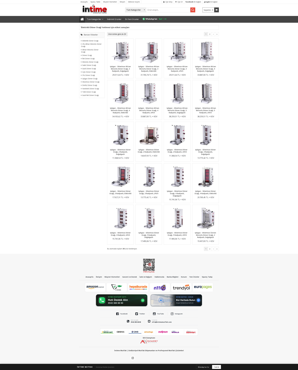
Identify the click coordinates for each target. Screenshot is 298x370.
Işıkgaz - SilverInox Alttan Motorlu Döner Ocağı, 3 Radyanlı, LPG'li (177, 68)
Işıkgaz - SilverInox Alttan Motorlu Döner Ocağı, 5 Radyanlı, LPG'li (205, 110)
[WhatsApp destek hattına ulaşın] (121, 300)
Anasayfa (89, 277)
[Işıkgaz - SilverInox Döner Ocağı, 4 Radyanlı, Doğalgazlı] (177, 177)
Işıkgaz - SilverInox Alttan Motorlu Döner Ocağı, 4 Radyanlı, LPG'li (148, 110)
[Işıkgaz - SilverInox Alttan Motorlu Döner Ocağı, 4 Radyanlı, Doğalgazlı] (205, 52)
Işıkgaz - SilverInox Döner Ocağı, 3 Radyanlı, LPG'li (149, 192)
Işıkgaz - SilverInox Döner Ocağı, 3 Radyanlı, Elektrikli (120, 192)
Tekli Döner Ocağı (89, 92)
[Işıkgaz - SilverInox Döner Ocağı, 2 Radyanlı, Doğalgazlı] (120, 135)
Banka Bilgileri (172, 277)
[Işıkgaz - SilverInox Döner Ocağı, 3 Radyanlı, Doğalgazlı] (205, 135)
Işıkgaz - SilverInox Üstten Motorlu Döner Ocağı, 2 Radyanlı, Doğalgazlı (205, 235)
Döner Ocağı (87, 55)
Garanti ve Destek (129, 277)
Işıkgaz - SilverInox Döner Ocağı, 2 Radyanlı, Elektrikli (149, 151)
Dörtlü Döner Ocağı (89, 85)
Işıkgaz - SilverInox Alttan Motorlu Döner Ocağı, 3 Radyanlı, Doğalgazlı (120, 68)
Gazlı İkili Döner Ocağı (90, 95)
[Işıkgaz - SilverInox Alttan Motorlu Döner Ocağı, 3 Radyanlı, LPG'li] (177, 52)
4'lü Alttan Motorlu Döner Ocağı (91, 45)
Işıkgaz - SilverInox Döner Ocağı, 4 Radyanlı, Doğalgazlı (177, 193)
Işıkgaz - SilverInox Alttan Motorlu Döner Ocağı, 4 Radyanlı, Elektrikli (120, 110)
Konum (184, 277)
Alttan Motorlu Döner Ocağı (89, 50)
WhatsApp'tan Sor (203, 367)
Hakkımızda (159, 277)
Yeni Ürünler (194, 277)
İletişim (99, 277)
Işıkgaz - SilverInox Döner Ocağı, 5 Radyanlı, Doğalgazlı (149, 235)
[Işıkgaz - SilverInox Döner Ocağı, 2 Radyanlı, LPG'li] (177, 135)
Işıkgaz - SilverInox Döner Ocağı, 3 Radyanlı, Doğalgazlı (205, 152)
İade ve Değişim (145, 277)
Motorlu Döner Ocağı (90, 62)
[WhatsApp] (156, 19)
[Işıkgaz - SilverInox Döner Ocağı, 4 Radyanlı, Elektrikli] (205, 177)
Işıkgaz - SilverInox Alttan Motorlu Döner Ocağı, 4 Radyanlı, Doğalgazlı (205, 68)
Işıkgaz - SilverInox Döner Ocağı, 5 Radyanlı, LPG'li (177, 234)
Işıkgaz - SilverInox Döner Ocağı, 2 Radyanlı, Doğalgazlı (120, 152)
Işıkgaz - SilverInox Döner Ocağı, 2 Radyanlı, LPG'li (177, 151)
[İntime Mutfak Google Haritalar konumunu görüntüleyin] (176, 300)
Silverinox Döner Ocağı (90, 82)
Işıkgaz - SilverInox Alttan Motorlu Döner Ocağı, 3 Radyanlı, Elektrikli (148, 68)
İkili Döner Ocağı (88, 58)
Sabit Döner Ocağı (89, 65)
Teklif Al (216, 367)
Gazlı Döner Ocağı (89, 68)
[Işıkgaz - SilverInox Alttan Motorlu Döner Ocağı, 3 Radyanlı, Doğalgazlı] (120, 52)
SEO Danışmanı (149, 338)
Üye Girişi (168, 2)
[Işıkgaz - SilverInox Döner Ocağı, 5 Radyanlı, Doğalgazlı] (148, 219)
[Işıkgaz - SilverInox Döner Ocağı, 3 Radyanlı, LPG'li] (148, 177)
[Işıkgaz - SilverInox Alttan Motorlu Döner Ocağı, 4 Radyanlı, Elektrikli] (120, 94)
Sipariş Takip (207, 277)
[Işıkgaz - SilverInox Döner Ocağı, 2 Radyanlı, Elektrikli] (148, 135)
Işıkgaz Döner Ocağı (89, 78)
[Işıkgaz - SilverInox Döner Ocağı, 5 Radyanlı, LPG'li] (177, 219)
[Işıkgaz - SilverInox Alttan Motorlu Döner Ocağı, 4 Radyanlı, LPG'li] (148, 94)
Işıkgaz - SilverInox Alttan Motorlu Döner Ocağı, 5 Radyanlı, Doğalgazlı (177, 110)
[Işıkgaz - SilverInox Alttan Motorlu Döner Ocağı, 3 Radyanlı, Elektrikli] (148, 52)
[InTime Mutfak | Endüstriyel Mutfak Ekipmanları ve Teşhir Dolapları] (95, 15)
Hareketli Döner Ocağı (90, 88)
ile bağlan (193, 2)
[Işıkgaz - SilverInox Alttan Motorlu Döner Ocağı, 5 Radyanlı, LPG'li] (205, 94)
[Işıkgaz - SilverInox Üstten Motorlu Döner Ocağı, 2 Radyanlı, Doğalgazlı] (205, 219)
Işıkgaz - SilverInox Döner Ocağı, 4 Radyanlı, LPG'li (120, 234)
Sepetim (208, 10)
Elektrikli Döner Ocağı (90, 40)
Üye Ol (180, 2)
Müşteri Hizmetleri (112, 277)
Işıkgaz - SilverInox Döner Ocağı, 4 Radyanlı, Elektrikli (206, 192)
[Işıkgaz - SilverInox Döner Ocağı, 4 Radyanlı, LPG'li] (120, 219)
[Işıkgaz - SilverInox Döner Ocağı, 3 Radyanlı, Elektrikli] (120, 177)
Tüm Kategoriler (94, 19)
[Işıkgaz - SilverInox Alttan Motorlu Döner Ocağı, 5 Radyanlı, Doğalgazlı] (177, 94)
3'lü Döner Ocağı (88, 75)
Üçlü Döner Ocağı (89, 72)
